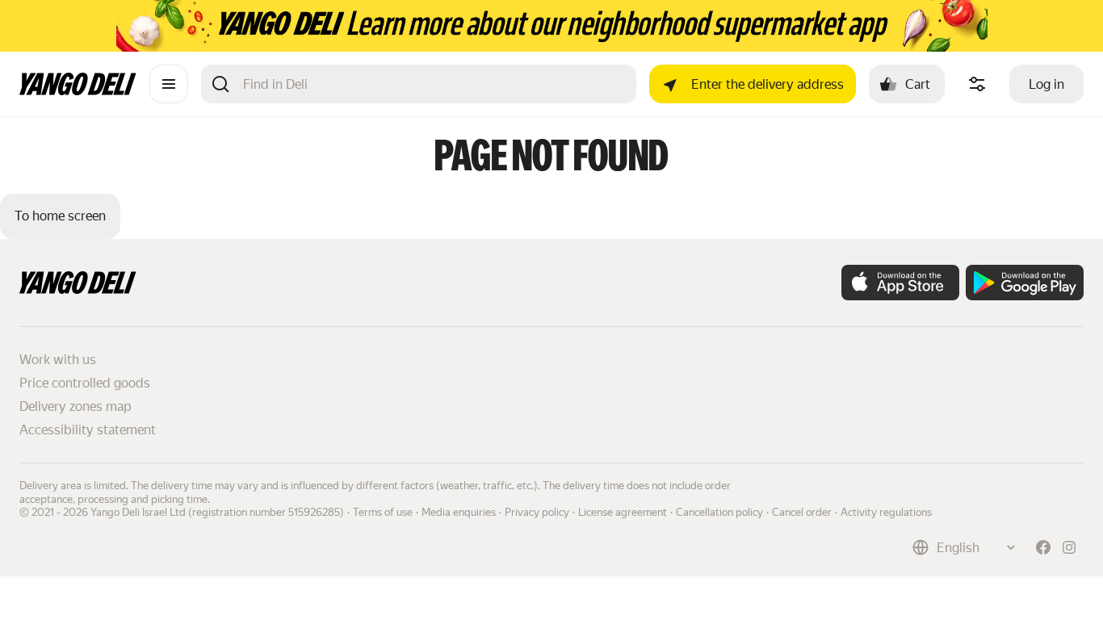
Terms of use (383, 512)
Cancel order (802, 512)
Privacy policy (537, 512)
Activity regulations (886, 512)
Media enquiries (458, 512)
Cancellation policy (719, 512)
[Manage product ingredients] (977, 84)
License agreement (622, 512)
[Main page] (77, 90)
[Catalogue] (168, 84)
